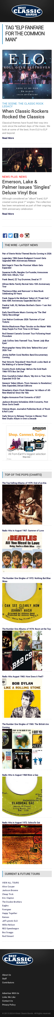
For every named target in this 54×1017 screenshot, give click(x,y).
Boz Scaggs (7, 932)
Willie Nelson (8, 925)
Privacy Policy (9, 1005)
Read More (8, 138)
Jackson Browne (10, 890)
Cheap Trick (7, 894)
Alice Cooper (8, 886)
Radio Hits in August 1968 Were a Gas (20, 775)
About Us (6, 975)
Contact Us (7, 1001)
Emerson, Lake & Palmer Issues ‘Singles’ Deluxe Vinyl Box (26, 187)
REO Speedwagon (10, 928)
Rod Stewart (8, 936)
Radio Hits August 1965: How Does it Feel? (22, 676)
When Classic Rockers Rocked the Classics (25, 113)
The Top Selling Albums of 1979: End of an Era (24, 483)
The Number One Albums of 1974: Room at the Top (26, 629)
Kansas (5, 917)
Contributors (8, 982)
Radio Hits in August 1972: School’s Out (21, 822)
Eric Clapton (8, 898)
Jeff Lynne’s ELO (10, 921)
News (23, 176)
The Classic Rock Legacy (23, 105)
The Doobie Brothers (12, 902)
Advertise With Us (10, 993)
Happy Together (9, 913)
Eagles (5, 905)
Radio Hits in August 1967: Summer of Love (23, 530)
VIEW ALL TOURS (10, 882)
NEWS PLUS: (10, 176)
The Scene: (10, 103)
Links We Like (9, 997)
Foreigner (6, 909)
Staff (4, 978)
